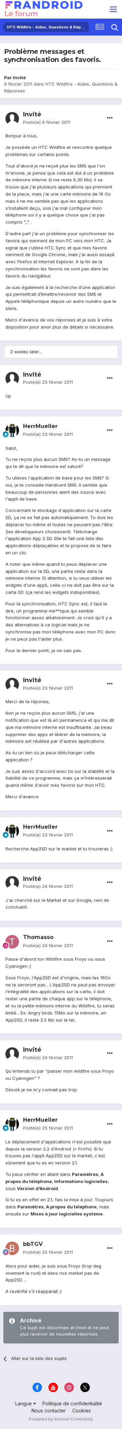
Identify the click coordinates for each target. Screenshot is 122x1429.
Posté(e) (46, 122)
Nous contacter (49, 1410)
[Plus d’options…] (110, 118)
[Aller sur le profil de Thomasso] (12, 941)
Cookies (81, 1410)
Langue (24, 1403)
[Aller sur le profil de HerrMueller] (12, 430)
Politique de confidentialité (72, 1403)
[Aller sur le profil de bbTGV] (12, 1248)
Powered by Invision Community (61, 1419)
